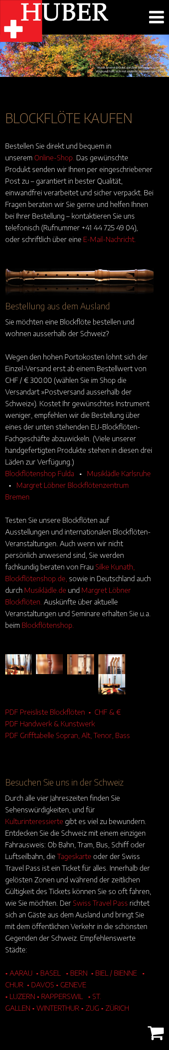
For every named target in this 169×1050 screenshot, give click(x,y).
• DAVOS (40, 984)
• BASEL (48, 972)
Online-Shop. (54, 157)
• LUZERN (20, 996)
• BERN (77, 972)
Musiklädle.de (45, 590)
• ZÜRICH (115, 1007)
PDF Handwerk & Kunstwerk (50, 723)
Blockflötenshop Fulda (39, 473)
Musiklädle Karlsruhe (119, 473)
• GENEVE (71, 984)
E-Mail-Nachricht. (109, 239)
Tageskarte (74, 856)
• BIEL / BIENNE (114, 972)
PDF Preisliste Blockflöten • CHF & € (63, 711)
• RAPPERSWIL (60, 996)
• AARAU (18, 972)
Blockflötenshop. (48, 625)
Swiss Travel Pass (100, 902)
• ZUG (90, 1007)
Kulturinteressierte (34, 821)
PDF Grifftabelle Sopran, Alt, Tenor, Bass (67, 735)
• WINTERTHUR (55, 1007)
